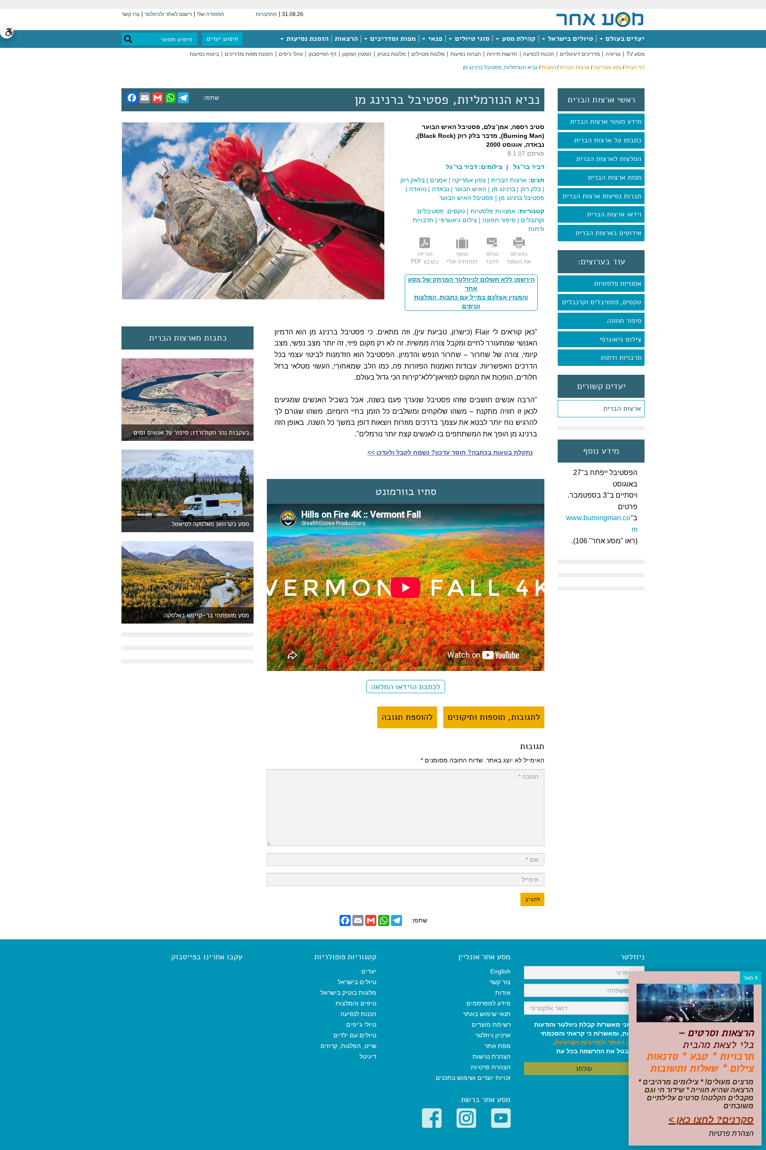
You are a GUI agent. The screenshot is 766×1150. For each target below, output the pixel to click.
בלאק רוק (412, 180)
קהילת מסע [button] (517, 38)
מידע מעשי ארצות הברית (605, 121)
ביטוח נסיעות (204, 54)
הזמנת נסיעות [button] (306, 38)
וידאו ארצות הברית (614, 214)
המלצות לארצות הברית (608, 159)
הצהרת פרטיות (491, 1067)
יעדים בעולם (624, 38)
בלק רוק (530, 188)
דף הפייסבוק (322, 54)
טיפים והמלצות (356, 1003)
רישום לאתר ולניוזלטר (168, 14)
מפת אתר (498, 1045)
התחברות (266, 14)
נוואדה (417, 188)
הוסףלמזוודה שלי (461, 258)
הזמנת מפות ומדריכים (249, 54)
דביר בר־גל (461, 166)
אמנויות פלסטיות (617, 283)
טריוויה (613, 54)
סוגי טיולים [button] (471, 38)
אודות (503, 992)
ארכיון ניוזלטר (493, 1035)
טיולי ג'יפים (291, 54)
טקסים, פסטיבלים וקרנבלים (601, 302)
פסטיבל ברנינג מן (521, 197)
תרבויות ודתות (621, 357)
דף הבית (635, 67)
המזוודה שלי (210, 14)
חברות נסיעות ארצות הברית (602, 196)
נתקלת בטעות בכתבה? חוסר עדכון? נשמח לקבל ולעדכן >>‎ (450, 452)
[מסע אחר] (600, 19)
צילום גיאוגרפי (620, 339)
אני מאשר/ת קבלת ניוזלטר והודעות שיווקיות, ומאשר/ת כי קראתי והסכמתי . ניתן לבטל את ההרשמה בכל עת (589, 1038)
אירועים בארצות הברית (608, 233)
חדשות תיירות (502, 54)
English (500, 971)
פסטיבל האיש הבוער (466, 197)
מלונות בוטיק (391, 54)
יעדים (368, 971)
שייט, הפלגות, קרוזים (348, 1045)
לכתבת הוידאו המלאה (405, 686)
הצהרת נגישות (492, 1056)
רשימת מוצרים (491, 1024)
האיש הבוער (470, 188)
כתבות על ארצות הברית (607, 140)
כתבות (549, 67)
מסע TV (635, 54)
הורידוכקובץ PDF (424, 258)
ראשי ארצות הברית (601, 100)
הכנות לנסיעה (538, 54)
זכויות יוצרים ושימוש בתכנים (473, 1077)
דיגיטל (368, 1056)
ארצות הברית (575, 67)
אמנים (438, 180)
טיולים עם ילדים (354, 1035)
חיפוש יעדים (222, 39)
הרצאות (346, 38)
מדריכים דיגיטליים (580, 54)
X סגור (750, 978)
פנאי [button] (434, 38)
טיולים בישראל (569, 38)
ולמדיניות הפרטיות (580, 1042)
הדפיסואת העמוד (519, 258)
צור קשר (500, 981)
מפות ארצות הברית (614, 177)
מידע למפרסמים (488, 1003)
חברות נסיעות (465, 54)
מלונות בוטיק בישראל (348, 992)
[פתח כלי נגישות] (6, 32)
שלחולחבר (492, 258)
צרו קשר (130, 14)
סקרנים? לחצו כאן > (711, 1120)
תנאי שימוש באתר (487, 1013)
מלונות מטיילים (428, 54)
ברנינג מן (503, 188)
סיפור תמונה (624, 321)
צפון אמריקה (607, 67)
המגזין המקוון (356, 54)
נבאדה (440, 188)
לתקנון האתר (626, 1042)
